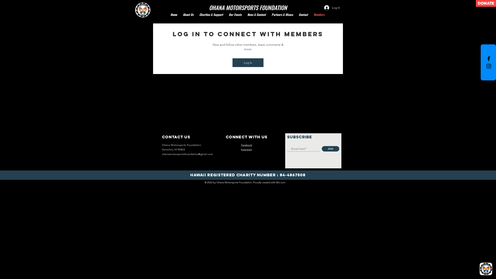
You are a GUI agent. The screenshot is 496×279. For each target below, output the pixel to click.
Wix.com (280, 182)
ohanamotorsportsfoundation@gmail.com (187, 154)
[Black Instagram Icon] (489, 66)
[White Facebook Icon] (489, 58)
